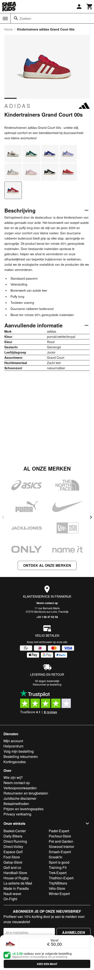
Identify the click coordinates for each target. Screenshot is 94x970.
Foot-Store (11, 856)
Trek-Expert (57, 872)
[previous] (3, 517)
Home (8, 29)
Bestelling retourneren (20, 756)
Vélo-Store (57, 888)
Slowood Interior (61, 846)
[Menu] (5, 18)
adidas (17, 105)
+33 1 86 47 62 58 (47, 617)
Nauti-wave (12, 893)
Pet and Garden (61, 841)
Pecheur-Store (60, 836)
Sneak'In (55, 856)
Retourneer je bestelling (47, 684)
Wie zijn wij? (13, 777)
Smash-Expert (60, 851)
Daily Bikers (12, 836)
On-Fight (10, 898)
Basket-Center (14, 830)
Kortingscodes (14, 761)
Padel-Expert (59, 830)
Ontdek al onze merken (47, 565)
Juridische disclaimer (19, 798)
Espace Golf (13, 851)
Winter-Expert (59, 893)
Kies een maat (47, 964)
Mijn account (13, 740)
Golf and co (12, 867)
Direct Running (15, 841)
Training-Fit (57, 867)
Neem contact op (47, 603)
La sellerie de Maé (17, 883)
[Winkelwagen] (89, 6)
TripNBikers (58, 883)
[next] (91, 517)
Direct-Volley (13, 846)
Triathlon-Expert (61, 877)
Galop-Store (12, 862)
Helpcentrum (13, 746)
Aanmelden (73, 932)
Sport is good (59, 862)
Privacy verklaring (17, 814)
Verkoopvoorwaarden (20, 787)
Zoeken (25, 18)
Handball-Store (15, 872)
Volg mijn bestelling (18, 751)
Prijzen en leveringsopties (23, 808)
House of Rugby (16, 877)
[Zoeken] (16, 18)
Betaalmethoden (16, 803)
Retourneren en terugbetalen (25, 793)
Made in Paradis (16, 888)
